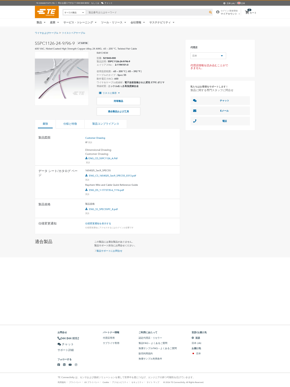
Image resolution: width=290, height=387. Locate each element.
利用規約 (62, 382)
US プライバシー (91, 382)
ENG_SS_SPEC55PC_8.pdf (103, 209)
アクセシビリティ (120, 382)
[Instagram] (77, 364)
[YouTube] (72, 364)
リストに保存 (109, 92)
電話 (224, 120)
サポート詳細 (66, 350)
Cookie (106, 382)
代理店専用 (109, 337)
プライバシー (75, 382)
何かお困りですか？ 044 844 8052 (73, 3)
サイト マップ (153, 382)
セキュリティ (137, 382)
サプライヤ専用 (111, 343)
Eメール (224, 110)
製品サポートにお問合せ (109, 250)
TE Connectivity (47, 12)
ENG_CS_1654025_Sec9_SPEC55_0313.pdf (112, 175)
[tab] (45, 124)
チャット (224, 100)
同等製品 (118, 100)
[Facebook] (60, 364)
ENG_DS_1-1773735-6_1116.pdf (106, 190)
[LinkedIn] (66, 364)
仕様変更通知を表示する (98, 223)
